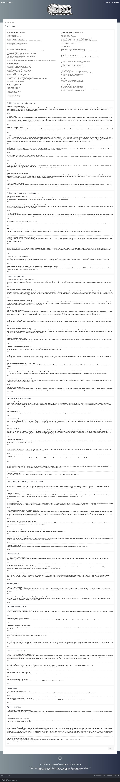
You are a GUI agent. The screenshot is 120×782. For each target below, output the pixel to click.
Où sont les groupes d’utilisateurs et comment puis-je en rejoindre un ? (76, 38)
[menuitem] (10, 2)
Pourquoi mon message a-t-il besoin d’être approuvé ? (18, 79)
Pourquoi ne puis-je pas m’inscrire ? (14, 36)
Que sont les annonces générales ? (14, 91)
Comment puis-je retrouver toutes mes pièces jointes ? (73, 81)
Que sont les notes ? (11, 94)
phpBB (7, 779)
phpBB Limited (42, 711)
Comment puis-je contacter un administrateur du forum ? (73, 90)
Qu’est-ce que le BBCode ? (12, 85)
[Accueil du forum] (60, 9)
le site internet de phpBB (89, 231)
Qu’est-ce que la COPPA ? (12, 35)
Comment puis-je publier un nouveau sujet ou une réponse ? (20, 64)
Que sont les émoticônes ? (12, 88)
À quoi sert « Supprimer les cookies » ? (15, 44)
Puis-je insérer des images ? (13, 90)
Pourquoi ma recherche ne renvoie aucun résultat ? (72, 62)
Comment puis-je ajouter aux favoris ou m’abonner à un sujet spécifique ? (77, 72)
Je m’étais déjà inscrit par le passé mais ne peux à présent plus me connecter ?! (24, 40)
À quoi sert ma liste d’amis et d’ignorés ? (70, 55)
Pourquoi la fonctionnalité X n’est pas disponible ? (72, 87)
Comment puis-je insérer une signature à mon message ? (19, 67)
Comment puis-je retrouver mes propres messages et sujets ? (74, 66)
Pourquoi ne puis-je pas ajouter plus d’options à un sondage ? (20, 70)
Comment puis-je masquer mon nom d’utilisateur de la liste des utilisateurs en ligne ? (25, 50)
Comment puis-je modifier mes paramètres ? (17, 49)
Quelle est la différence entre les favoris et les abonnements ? (74, 71)
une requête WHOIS (22, 729)
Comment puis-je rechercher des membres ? (71, 65)
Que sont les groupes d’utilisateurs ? (69, 36)
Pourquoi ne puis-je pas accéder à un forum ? (17, 73)
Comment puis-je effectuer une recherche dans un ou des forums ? (76, 61)
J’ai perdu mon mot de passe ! (13, 42)
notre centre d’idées (83, 720)
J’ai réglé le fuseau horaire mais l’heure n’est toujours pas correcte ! (21, 53)
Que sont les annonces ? (12, 92)
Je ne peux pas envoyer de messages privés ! (71, 48)
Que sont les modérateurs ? (67, 35)
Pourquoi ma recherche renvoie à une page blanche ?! (72, 64)
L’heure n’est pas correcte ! (12, 52)
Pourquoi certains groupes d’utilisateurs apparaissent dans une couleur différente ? (79, 40)
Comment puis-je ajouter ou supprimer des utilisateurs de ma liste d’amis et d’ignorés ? (80, 56)
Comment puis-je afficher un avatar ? (15, 57)
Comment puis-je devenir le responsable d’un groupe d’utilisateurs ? (76, 39)
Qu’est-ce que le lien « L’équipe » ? (68, 43)
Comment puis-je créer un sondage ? (15, 69)
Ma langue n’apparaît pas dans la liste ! (15, 54)
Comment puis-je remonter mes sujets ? (15, 81)
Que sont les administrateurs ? (67, 33)
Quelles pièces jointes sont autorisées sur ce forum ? (72, 80)
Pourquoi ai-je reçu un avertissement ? (15, 75)
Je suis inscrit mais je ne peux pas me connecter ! (17, 38)
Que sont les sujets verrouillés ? (13, 95)
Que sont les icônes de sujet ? (13, 96)
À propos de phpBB (35, 713)
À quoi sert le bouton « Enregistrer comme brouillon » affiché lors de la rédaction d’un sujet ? (27, 78)
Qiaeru (16, 780)
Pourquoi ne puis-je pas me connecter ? (15, 39)
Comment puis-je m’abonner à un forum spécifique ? (72, 74)
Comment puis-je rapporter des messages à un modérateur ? (20, 77)
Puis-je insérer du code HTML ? (13, 87)
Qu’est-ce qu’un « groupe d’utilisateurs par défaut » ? (72, 42)
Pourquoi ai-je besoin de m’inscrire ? (14, 33)
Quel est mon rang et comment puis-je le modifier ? (18, 58)
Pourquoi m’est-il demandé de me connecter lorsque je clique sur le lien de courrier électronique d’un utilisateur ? (31, 60)
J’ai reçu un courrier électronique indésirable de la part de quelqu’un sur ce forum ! (79, 50)
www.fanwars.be (65, 763)
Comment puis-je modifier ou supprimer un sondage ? (18, 71)
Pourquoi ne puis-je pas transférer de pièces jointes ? (18, 74)
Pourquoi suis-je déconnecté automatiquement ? (17, 43)
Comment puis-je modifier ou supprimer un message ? (19, 66)
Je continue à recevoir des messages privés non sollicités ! (73, 49)
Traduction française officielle (7, 780)
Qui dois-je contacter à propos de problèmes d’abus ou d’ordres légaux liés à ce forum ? (80, 89)
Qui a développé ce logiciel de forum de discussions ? (72, 86)
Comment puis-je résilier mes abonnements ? (71, 75)
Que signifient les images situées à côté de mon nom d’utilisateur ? (21, 56)
